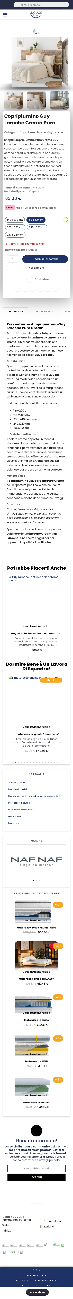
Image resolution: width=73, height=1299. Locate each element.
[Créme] (65, 219)
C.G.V (36, 1270)
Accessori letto (16, 782)
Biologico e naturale (19, 802)
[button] (33, 880)
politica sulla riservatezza (36, 1280)
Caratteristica (43, 311)
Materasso (14, 823)
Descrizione (15, 311)
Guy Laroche (55, 132)
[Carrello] (68, 14)
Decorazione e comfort (21, 809)
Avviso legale (36, 1275)
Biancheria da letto (18, 789)
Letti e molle (14, 816)
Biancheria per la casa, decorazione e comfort (34, 796)
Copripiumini (27, 132)
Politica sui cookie (36, 1285)
